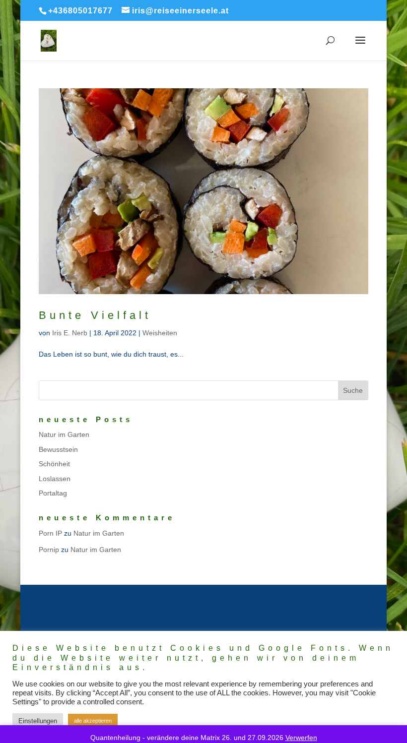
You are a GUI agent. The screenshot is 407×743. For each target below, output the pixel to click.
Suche (353, 390)
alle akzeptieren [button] (93, 721)
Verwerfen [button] (301, 738)
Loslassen (54, 479)
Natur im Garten (64, 434)
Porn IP (50, 533)
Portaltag (53, 493)
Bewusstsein (58, 449)
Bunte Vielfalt (95, 315)
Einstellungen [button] (37, 721)
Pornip (49, 550)
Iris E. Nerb (69, 333)
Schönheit (54, 464)
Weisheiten (159, 333)
